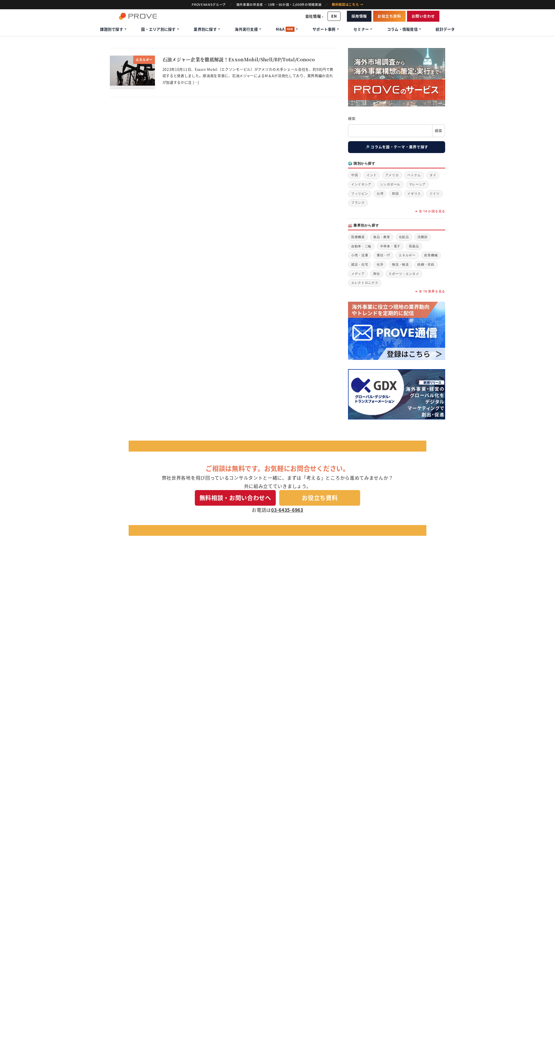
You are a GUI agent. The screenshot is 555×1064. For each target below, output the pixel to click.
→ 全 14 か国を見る (430, 211)
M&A (287, 29)
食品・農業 (381, 237)
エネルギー (407, 255)
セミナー (363, 29)
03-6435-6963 (287, 509)
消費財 (422, 237)
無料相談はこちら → (347, 4)
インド (372, 175)
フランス (358, 202)
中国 (354, 175)
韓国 (395, 194)
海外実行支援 (248, 29)
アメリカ (392, 175)
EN (334, 16)
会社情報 (314, 16)
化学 (380, 264)
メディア (358, 274)
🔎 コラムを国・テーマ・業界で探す (396, 147)
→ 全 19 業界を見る (430, 291)
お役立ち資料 (389, 16)
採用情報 (359, 16)
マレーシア (417, 184)
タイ (433, 175)
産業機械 (431, 255)
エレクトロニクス (364, 283)
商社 (376, 274)
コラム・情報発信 (404, 29)
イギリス (414, 194)
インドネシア (361, 184)
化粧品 (404, 237)
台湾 (380, 194)
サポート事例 (325, 29)
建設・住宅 (359, 264)
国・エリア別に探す (160, 29)
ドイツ (435, 194)
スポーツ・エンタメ (403, 274)
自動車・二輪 (361, 246)
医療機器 (358, 237)
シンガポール (390, 184)
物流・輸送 (400, 264)
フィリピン (359, 194)
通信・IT (383, 255)
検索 (351, 118)
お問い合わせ (423, 16)
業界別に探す (207, 29)
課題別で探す (113, 29)
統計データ (445, 29)
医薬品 (414, 246)
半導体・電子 (390, 246)
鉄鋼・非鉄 (425, 264)
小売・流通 (359, 255)
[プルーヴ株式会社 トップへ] (138, 16)
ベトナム (414, 175)
